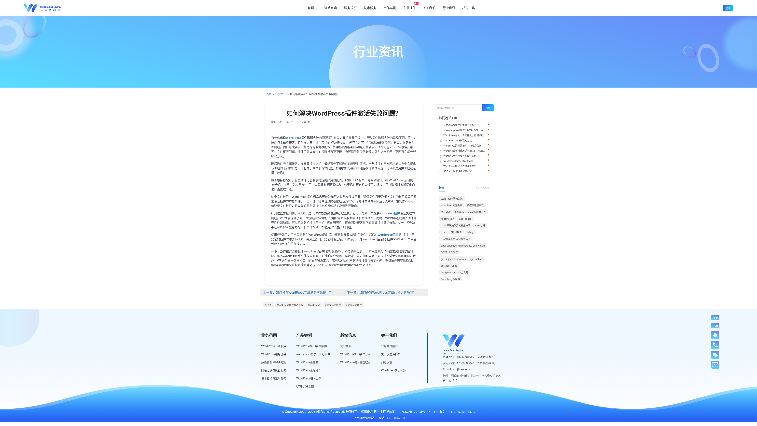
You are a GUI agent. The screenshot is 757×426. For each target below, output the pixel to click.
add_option (465, 218)
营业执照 (345, 346)
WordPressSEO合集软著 (355, 354)
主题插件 (409, 8)
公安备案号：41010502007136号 (454, 412)
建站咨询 (330, 8)
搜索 (488, 107)
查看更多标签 (482, 188)
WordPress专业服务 (273, 346)
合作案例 (389, 8)
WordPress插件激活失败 (290, 304)
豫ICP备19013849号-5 (416, 412)
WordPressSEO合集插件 (311, 346)
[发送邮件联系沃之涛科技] (715, 365)
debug (470, 232)
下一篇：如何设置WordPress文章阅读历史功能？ (381, 292)
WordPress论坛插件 (308, 370)
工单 (715, 325)
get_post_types (449, 265)
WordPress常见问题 (393, 370)
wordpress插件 (354, 304)
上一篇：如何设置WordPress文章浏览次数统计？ (297, 292)
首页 (311, 8)
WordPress (314, 304)
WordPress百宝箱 (307, 362)
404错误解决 (447, 218)
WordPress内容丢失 (451, 205)
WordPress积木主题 (308, 378)
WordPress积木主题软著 (355, 362)
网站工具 (399, 418)
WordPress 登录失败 (452, 198)
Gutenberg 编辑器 (450, 279)
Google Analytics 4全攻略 (454, 272)
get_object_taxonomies (453, 259)
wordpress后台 (333, 304)
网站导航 (384, 418)
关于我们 (429, 8)
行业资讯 (449, 8)
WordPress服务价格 (273, 354)
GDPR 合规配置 (449, 252)
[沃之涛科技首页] (42, 7)
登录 (728, 8)
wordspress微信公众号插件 (313, 354)
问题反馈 (386, 362)
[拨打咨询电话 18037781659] (715, 344)
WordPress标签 (365, 418)
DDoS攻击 (456, 232)
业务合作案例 (389, 346)
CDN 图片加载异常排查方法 (455, 225)
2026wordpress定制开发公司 (470, 212)
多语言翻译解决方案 (273, 362)
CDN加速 (480, 225)
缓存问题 (445, 212)
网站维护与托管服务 (273, 370)
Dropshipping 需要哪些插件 (455, 238)
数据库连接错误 (475, 205)
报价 (715, 318)
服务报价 (350, 8)
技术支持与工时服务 (273, 378)
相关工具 (468, 8)
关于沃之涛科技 (390, 354)
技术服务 (370, 8)
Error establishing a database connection (463, 245)
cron (443, 232)
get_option (476, 259)
